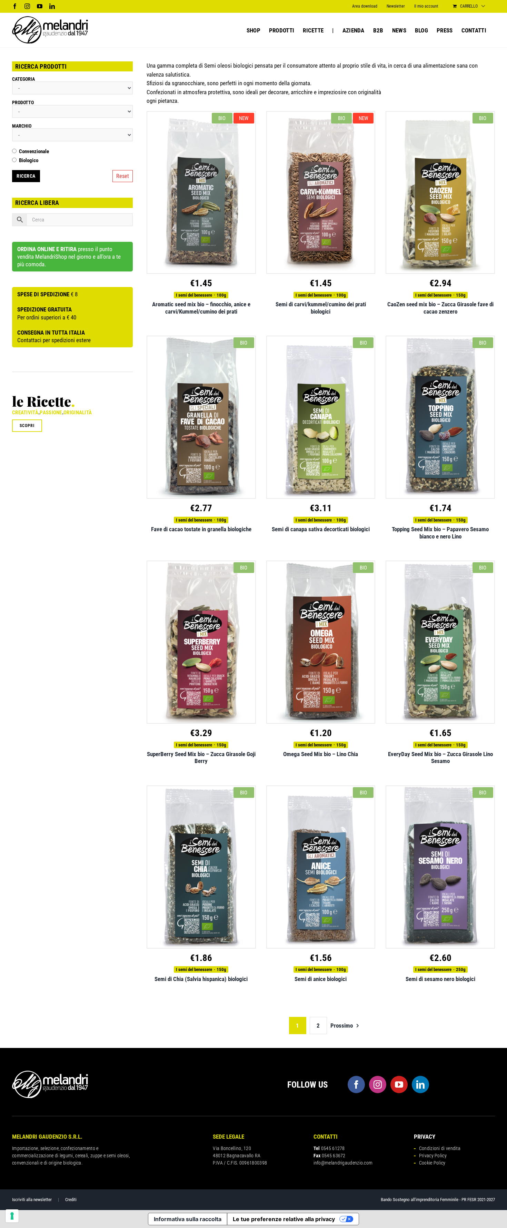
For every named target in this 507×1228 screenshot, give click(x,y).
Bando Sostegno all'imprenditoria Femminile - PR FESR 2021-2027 (438, 1199)
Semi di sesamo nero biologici (440, 979)
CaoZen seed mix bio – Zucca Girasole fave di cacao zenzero (440, 308)
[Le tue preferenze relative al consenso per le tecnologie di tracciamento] (12, 1215)
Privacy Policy (433, 1155)
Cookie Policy (432, 1163)
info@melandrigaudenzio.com (343, 1163)
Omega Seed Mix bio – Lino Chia (320, 754)
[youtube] (399, 1084)
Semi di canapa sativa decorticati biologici (321, 529)
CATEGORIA (23, 79)
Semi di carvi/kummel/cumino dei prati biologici (321, 308)
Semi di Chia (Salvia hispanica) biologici (201, 979)
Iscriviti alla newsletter (32, 1199)
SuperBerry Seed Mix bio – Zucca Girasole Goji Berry (201, 757)
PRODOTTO (23, 102)
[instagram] (378, 1084)
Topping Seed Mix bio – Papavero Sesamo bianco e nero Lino (440, 532)
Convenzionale (34, 151)
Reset (122, 176)
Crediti (71, 1199)
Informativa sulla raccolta (187, 1219)
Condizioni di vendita (439, 1148)
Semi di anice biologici (321, 979)
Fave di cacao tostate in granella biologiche (201, 529)
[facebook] (356, 1084)
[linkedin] (420, 1084)
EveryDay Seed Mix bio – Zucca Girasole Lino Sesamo (440, 757)
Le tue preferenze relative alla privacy (284, 1219)
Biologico (28, 160)
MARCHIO (21, 125)
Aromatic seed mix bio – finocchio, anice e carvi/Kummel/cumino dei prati (201, 308)
